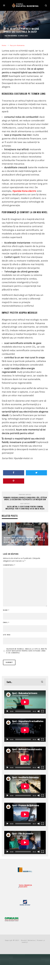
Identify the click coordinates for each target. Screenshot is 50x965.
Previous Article (25, 494)
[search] (42, 682)
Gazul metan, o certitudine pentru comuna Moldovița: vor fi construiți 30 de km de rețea (25, 507)
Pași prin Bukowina (11, 35)
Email (6, 622)
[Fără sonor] (39, 711)
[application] (25, 702)
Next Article (25, 503)
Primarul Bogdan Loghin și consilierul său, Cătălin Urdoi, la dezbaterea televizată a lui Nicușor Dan (25, 498)
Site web (6, 635)
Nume (6, 610)
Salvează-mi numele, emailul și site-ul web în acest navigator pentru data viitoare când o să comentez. (26, 651)
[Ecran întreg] (42, 711)
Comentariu (9, 565)
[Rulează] (7, 711)
